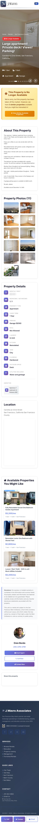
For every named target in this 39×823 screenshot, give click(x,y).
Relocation (7, 749)
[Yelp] (17, 732)
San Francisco (8, 775)
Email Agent (20, 653)
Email (33, 819)
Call (8, 819)
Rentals (10, 34)
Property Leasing (10, 751)
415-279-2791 (19, 647)
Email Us (7, 796)
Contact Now (20, 664)
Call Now (20, 658)
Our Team (7, 770)
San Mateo (7, 780)
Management (8, 754)
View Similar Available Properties (20, 113)
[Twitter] (11, 732)
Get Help (7, 773)
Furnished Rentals (10, 756)
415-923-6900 (9, 794)
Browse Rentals (9, 746)
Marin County (8, 778)
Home (4, 34)
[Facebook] (4, 732)
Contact (20, 819)
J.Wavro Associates (18, 710)
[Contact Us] (23, 732)
